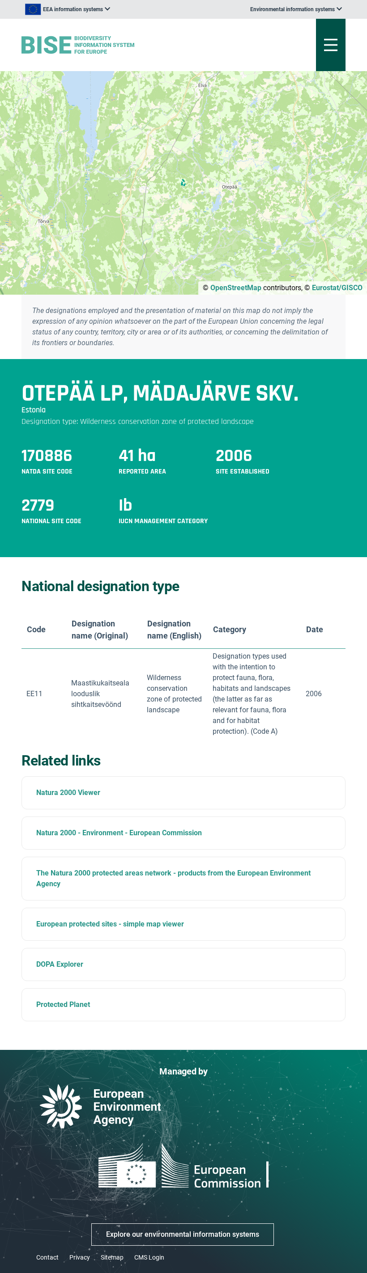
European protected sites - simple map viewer (110, 924)
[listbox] (67, 9)
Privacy (79, 1257)
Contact (47, 1257)
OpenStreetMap (235, 287)
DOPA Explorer (59, 964)
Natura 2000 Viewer (68, 792)
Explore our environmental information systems (182, 1234)
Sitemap (112, 1257)
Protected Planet (63, 1004)
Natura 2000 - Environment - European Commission (119, 833)
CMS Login (149, 1257)
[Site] (127, 45)
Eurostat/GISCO (337, 287)
